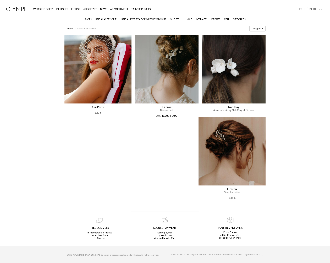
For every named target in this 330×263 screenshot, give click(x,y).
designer (62, 9)
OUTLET (174, 19)
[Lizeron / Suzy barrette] (232, 151)
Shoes (88, 19)
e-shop (75, 9)
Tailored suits (141, 9)
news (103, 9)
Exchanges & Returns (196, 254)
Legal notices (250, 254)
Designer (257, 28)
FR (300, 9)
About (174, 254)
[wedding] (183, 17)
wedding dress (43, 9)
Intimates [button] (201, 19)
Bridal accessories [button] (106, 19)
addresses (90, 9)
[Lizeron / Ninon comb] (167, 69)
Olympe (16, 8)
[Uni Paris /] (97, 69)
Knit (189, 19)
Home (70, 28)
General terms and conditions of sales (225, 254)
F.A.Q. (260, 254)
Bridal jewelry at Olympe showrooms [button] (144, 19)
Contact (181, 254)
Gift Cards (239, 19)
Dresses (215, 19)
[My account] (321, 9)
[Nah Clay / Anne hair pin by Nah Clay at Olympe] (234, 69)
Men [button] (226, 19)
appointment (119, 9)
